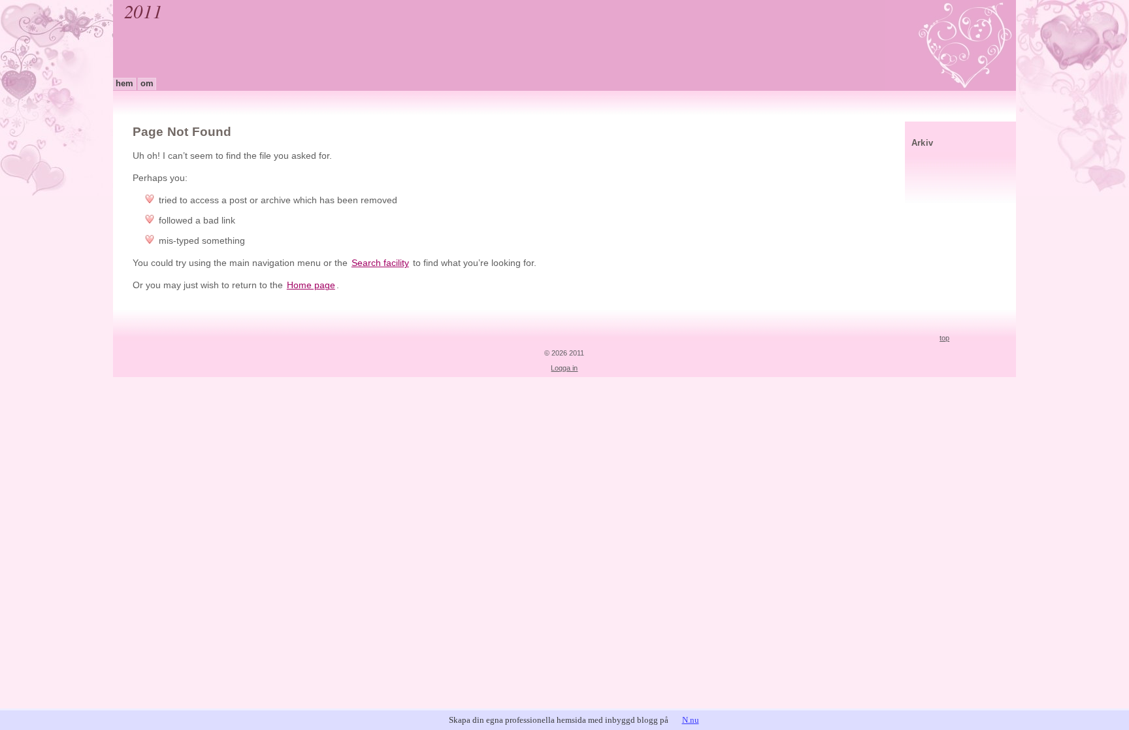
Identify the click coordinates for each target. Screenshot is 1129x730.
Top (944, 338)
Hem (124, 83)
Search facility (380, 263)
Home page (311, 285)
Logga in (564, 368)
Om (147, 83)
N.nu (690, 720)
